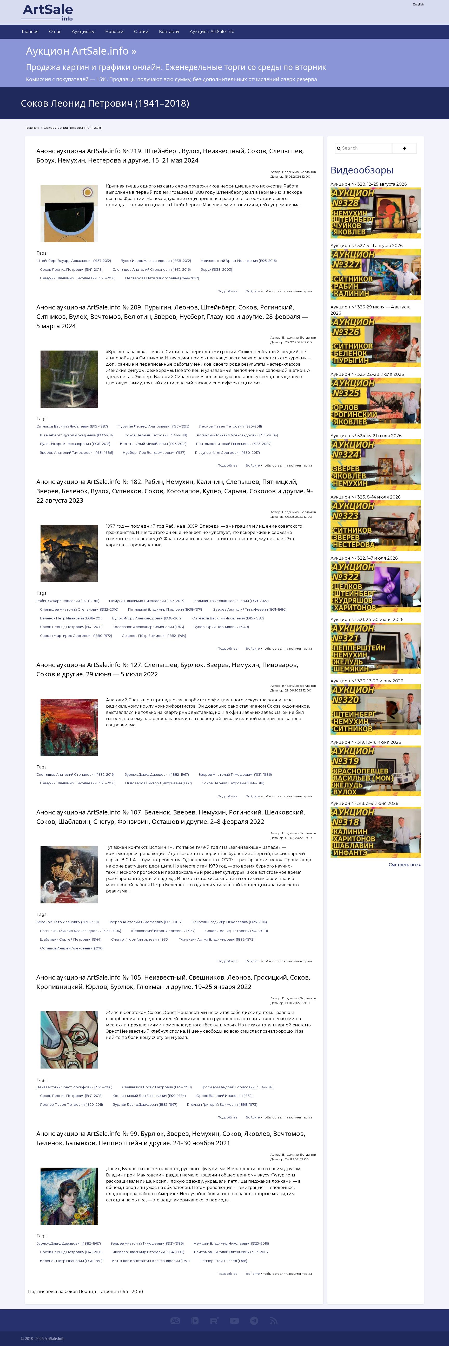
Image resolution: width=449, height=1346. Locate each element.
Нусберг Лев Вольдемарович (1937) (154, 452)
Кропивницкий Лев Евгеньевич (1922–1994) (149, 1095)
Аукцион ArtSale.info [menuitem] (212, 31)
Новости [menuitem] (114, 31)
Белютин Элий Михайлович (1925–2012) (153, 444)
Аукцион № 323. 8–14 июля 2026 (365, 497)
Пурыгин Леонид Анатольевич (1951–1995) (153, 426)
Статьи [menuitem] (141, 31)
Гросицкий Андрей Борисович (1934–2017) (238, 1087)
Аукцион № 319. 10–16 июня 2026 (366, 742)
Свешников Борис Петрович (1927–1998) (157, 1087)
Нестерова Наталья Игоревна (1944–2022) (162, 278)
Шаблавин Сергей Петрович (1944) (70, 939)
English (418, 4)
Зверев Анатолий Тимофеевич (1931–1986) (76, 452)
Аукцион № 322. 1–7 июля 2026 (364, 558)
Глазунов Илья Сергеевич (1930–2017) (227, 452)
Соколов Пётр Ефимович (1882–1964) (154, 635)
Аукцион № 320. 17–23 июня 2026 (367, 680)
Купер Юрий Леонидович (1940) (221, 627)
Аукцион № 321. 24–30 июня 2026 (367, 619)
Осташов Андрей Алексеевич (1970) (71, 948)
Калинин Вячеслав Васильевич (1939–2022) (231, 601)
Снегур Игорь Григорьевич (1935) (140, 939)
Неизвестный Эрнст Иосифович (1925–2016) (239, 260)
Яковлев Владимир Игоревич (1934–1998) (148, 1252)
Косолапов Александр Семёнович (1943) (148, 627)
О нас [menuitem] (55, 31)
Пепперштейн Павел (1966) (223, 1261)
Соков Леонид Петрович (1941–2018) (71, 269)
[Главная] (47, 12)
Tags (41, 253)
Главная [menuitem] (30, 31)
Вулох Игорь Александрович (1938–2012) (156, 260)
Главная (32, 128)
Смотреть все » (405, 864)
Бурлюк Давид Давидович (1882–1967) (156, 774)
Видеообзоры (362, 170)
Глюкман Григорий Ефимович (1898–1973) (222, 1104)
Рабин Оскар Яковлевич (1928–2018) (67, 601)
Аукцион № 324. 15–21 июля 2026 (366, 435)
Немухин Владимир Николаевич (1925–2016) (77, 278)
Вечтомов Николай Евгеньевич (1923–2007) (234, 444)
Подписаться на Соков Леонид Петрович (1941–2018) (85, 1291)
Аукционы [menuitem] (83, 31)
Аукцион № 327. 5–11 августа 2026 (366, 245)
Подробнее (227, 291)
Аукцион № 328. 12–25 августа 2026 (369, 184)
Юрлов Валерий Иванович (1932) (224, 1095)
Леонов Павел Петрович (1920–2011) (230, 426)
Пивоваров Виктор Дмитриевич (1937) (158, 783)
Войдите (253, 291)
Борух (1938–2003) (216, 269)
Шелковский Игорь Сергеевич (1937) (163, 931)
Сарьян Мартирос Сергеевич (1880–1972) (76, 635)
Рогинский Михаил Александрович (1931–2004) (237, 435)
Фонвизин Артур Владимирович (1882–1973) (216, 939)
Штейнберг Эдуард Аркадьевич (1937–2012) (73, 260)
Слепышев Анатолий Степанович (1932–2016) (152, 269)
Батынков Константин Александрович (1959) (151, 1261)
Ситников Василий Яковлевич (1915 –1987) (72, 426)
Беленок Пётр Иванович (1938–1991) (71, 618)
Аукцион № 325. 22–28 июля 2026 (367, 374)
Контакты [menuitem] (169, 31)
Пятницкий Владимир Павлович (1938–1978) (165, 609)
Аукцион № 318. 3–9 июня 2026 (364, 803)
